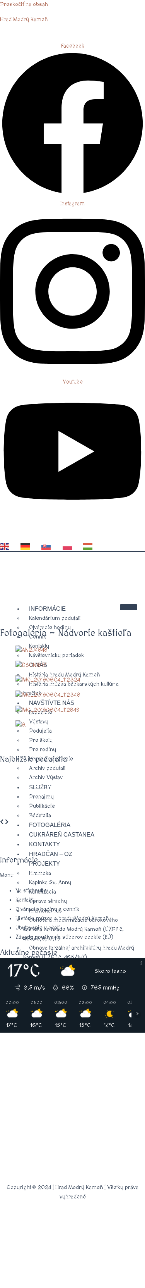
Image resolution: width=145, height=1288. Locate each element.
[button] (72, 875)
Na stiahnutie (31, 890)
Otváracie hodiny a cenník (47, 909)
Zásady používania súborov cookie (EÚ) (64, 937)
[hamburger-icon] (128, 607)
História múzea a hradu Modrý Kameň (62, 918)
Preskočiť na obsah (24, 4)
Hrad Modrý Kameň (24, 19)
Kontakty (25, 900)
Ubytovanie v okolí (37, 928)
